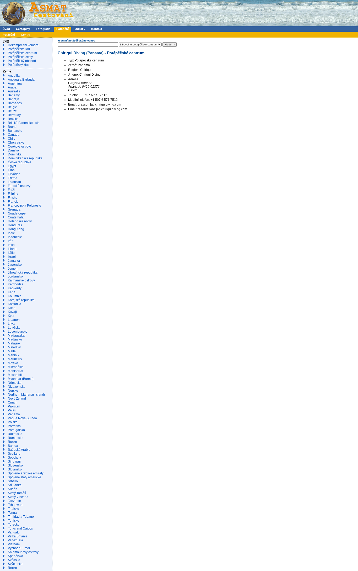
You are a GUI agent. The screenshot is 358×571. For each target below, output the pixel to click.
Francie (13, 201)
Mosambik (15, 375)
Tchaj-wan (15, 505)
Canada (13, 135)
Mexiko (13, 363)
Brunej (12, 127)
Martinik (13, 355)
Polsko (13, 422)
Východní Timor (19, 548)
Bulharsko (15, 131)
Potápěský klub (19, 65)
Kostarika (14, 304)
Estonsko (14, 182)
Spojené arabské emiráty (26, 473)
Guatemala (16, 217)
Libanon (14, 320)
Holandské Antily (20, 221)
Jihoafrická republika (22, 272)
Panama (14, 414)
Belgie (12, 107)
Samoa (13, 446)
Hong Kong (16, 229)
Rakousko (15, 434)
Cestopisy (23, 28)
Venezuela (15, 540)
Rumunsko (15, 438)
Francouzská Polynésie (24, 205)
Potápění (62, 28)
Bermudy (14, 115)
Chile (11, 138)
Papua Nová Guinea (22, 418)
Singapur (14, 461)
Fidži (11, 190)
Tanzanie (14, 501)
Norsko (13, 390)
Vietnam (14, 544)
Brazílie (13, 119)
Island (12, 249)
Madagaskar (17, 335)
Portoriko (14, 426)
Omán (12, 402)
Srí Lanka (14, 485)
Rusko (12, 442)
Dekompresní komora (23, 45)
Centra (25, 34)
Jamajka (14, 261)
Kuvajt (12, 312)
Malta (12, 351)
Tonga (12, 513)
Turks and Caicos (20, 528)
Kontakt (96, 28)
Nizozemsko (16, 387)
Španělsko (15, 556)
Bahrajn (13, 99)
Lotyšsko (14, 327)
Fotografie (43, 28)
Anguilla (14, 75)
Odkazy (80, 28)
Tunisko (13, 520)
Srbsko (13, 481)
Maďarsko (15, 339)
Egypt (12, 166)
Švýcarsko (15, 564)
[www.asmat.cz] (37, 25)
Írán (10, 241)
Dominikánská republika (25, 158)
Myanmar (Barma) (21, 379)
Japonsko (15, 264)
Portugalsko (16, 430)
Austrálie (14, 91)
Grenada (14, 209)
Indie (11, 233)
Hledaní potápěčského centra (76, 40)
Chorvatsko (16, 142)
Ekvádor (14, 174)
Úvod (6, 28)
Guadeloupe (17, 213)
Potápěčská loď (19, 49)
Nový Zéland (17, 398)
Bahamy (14, 95)
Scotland (14, 453)
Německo (14, 383)
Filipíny (13, 194)
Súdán (12, 489)
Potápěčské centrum (22, 53)
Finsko (12, 198)
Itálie (11, 253)
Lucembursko (17, 331)
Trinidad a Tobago (21, 516)
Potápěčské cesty (20, 57)
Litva (11, 324)
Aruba (12, 87)
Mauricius (15, 359)
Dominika (14, 154)
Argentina (15, 83)
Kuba (11, 308)
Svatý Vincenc (18, 497)
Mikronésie (16, 367)
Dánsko (13, 150)
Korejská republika (21, 300)
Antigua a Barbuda (21, 79)
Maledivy (14, 347)
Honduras (15, 225)
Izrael (12, 257)
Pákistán (14, 406)
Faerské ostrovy (19, 186)
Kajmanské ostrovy (21, 280)
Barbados (15, 103)
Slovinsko (15, 469)
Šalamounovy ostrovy (23, 552)
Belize (12, 111)
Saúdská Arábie (19, 450)
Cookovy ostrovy (19, 146)
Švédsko (14, 560)
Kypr (11, 316)
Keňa (11, 292)
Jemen (13, 268)
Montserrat (15, 371)
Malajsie (14, 343)
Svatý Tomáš (17, 493)
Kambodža (15, 284)
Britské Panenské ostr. (23, 123)
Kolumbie (14, 296)
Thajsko (13, 509)
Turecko (13, 524)
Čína (11, 170)
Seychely (14, 457)
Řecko (12, 568)
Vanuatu (14, 532)
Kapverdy (14, 288)
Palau (12, 410)
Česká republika (19, 162)
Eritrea (12, 178)
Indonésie (15, 237)
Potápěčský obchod (22, 61)
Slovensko (15, 465)
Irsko (11, 245)
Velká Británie (18, 536)
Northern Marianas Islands (27, 394)
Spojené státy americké (24, 477)
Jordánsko (15, 276)
